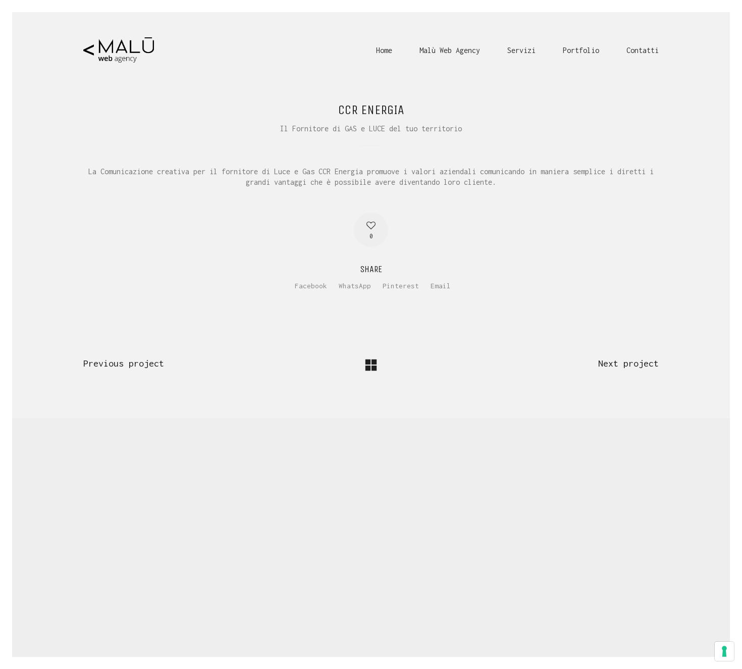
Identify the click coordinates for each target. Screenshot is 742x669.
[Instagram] (383, 601)
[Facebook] (357, 601)
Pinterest (401, 286)
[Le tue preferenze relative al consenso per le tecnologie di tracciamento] (724, 651)
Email (441, 286)
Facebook (311, 286)
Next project (628, 363)
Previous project (123, 363)
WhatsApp (355, 286)
